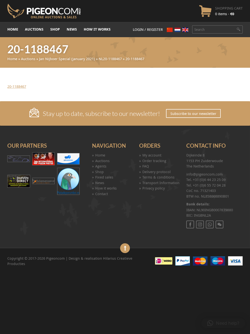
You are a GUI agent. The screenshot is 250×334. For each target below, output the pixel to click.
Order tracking (154, 160)
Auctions (34, 29)
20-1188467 (16, 86)
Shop (55, 29)
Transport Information (160, 182)
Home (12, 29)
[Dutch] (177, 29)
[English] (185, 29)
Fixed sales (104, 177)
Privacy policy (153, 188)
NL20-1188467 (110, 58)
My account (151, 155)
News (72, 29)
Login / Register (148, 29)
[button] (223, 323)
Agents (100, 166)
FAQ (145, 166)
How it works (97, 29)
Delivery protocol (156, 171)
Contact (101, 193)
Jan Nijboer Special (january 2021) (67, 58)
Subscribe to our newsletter (193, 113)
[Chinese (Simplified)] (170, 29)
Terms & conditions (158, 177)
